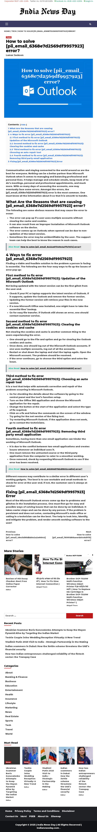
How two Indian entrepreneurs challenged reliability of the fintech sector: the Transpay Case (44, 655)
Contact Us (11, 816)
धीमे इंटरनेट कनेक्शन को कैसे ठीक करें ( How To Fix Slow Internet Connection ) (48, 581)
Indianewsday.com (48, 828)
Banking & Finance (16, 677)
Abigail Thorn (41, 587)
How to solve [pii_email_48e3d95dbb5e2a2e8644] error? (26, 536)
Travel (9, 729)
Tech (9, 37)
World (8, 734)
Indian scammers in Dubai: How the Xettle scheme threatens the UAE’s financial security (47, 648)
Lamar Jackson (15, 55)
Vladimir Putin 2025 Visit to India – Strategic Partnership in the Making (46, 642)
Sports (9, 720)
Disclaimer (68, 811)
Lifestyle (10, 703)
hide (23, 125)
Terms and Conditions (46, 811)
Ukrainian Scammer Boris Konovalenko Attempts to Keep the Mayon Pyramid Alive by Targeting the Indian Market (45, 631)
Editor (8, 590)
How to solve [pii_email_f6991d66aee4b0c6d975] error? (71, 536)
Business (10, 681)
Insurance (11, 699)
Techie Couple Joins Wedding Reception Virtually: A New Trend (42, 637)
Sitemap (56, 816)
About (9, 672)
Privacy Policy (23, 811)
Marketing (11, 707)
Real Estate (12, 716)
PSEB (32, 816)
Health (9, 694)
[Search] (90, 24)
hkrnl (24, 816)
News (8, 712)
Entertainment (14, 690)
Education (11, 685)
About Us (43, 816)
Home (8, 811)
